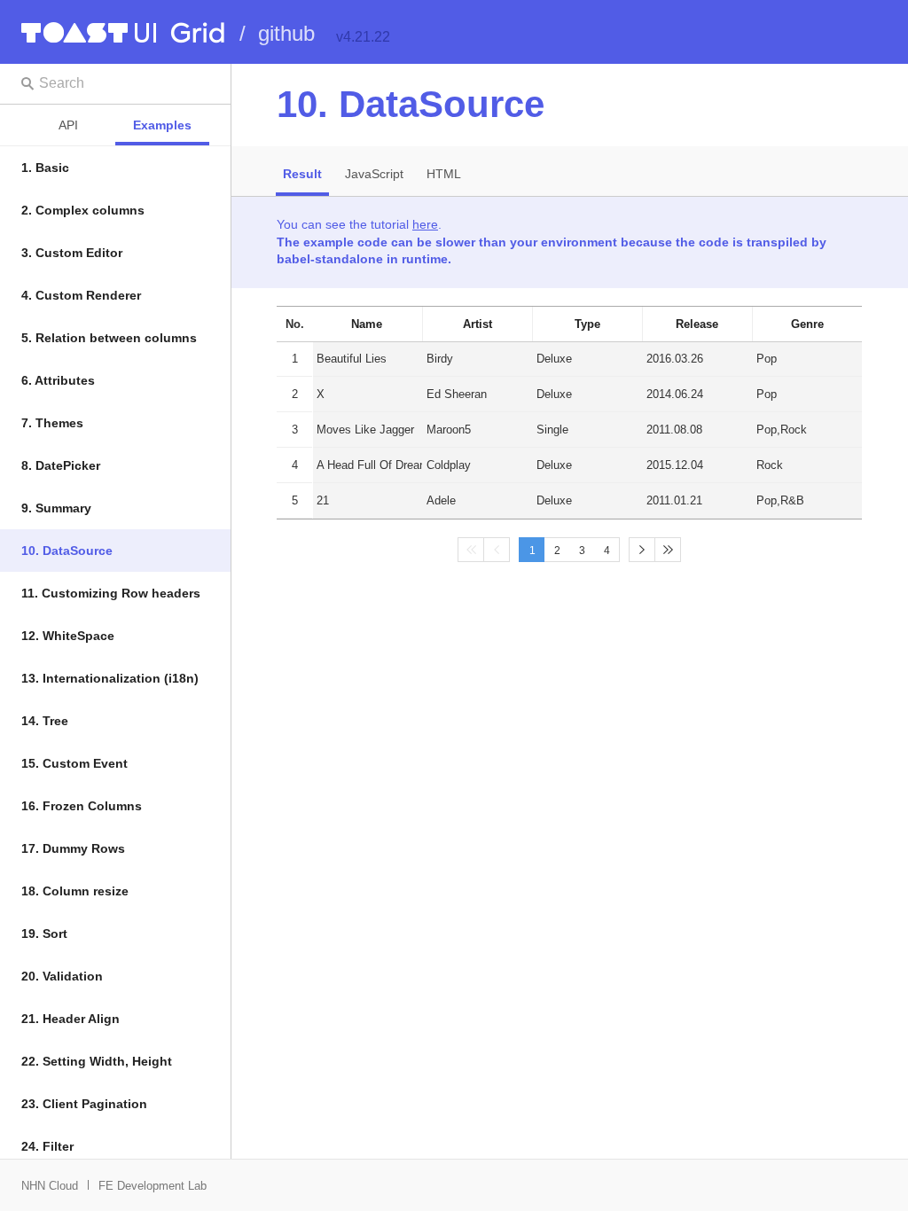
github (286, 33)
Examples (162, 125)
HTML (444, 174)
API (68, 125)
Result (302, 174)
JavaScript (374, 174)
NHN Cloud (49, 1185)
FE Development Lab (152, 1185)
